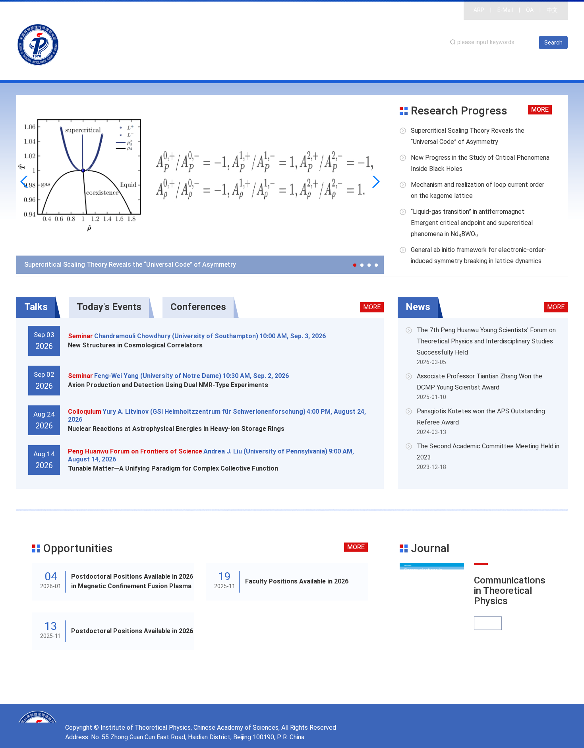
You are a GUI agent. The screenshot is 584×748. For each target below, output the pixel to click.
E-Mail (505, 10)
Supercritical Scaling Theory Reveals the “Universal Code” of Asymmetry (130, 264)
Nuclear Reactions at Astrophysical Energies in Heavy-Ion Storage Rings (176, 428)
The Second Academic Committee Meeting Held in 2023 (488, 451)
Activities (459, 69)
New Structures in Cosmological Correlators (135, 345)
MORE (540, 109)
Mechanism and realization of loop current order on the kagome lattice (477, 190)
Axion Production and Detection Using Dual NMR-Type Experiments (168, 385)
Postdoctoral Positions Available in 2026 (132, 631)
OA (530, 10)
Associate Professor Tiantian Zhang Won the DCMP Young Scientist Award (479, 381)
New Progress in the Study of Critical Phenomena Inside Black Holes (480, 163)
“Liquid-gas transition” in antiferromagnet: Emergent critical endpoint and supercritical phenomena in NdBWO (472, 223)
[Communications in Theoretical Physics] (432, 606)
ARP (479, 10)
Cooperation (506, 69)
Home (315, 69)
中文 (552, 10)
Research (383, 69)
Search (553, 42)
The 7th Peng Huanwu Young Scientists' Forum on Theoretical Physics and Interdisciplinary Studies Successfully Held (486, 341)
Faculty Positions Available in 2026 (296, 581)
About (346, 69)
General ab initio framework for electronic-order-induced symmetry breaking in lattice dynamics (478, 255)
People (421, 69)
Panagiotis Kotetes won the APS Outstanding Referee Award (481, 416)
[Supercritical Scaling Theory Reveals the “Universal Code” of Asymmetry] (200, 184)
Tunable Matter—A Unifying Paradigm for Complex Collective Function (173, 468)
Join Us (549, 69)
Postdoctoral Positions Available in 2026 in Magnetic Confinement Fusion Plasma (132, 581)
